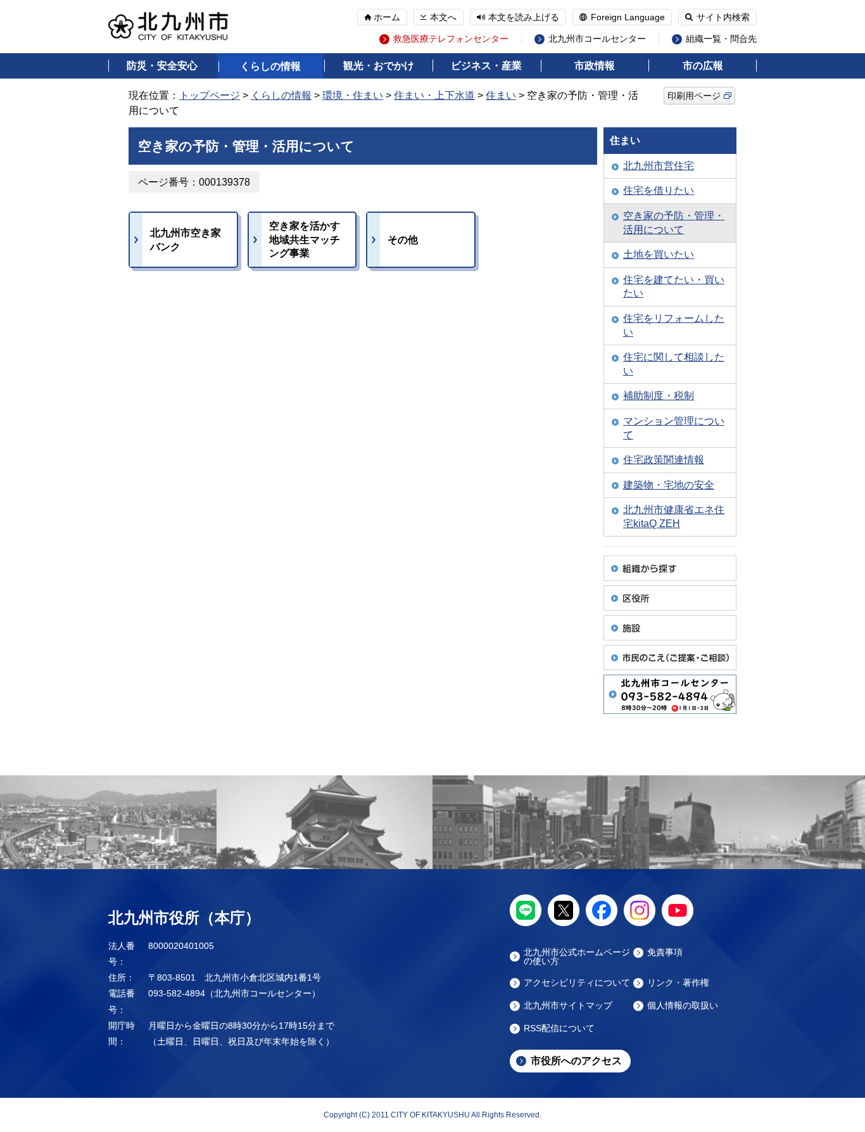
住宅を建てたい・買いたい (673, 286)
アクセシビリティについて (577, 983)
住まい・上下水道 (434, 95)
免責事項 (665, 952)
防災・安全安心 (162, 65)
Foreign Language (628, 17)
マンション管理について (673, 428)
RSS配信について (559, 1028)
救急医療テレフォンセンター (450, 39)
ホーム (387, 17)
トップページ (209, 95)
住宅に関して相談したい (673, 364)
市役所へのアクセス (576, 1060)
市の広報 (703, 65)
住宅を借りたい (658, 190)
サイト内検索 (723, 17)
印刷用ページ (694, 96)
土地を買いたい (658, 254)
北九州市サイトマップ (568, 1005)
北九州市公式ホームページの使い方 (577, 956)
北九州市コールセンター (597, 39)
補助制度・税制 (658, 395)
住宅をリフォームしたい (673, 325)
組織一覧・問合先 (721, 39)
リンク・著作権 (678, 983)
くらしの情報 (270, 66)
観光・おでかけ (378, 65)
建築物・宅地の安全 (668, 485)
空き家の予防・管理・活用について (673, 222)
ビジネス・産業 (486, 65)
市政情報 (594, 65)
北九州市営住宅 (658, 165)
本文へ (443, 17)
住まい (501, 95)
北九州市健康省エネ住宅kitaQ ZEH (673, 516)
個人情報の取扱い (682, 1005)
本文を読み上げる (523, 17)
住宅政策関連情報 (663, 459)
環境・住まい (352, 95)
